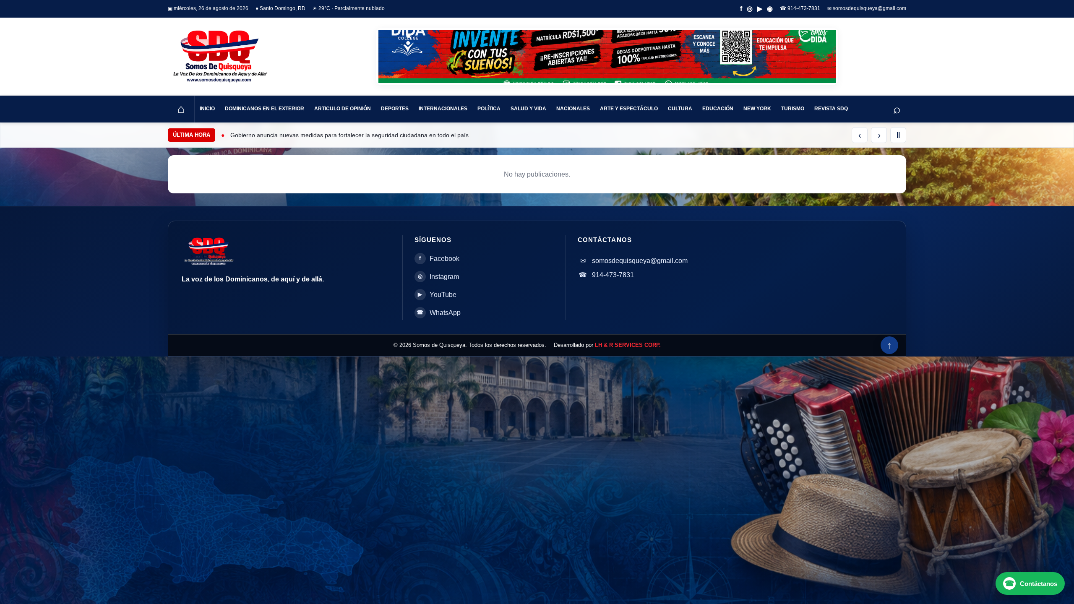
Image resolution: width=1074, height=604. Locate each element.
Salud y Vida (528, 109)
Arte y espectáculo (629, 109)
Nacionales (573, 109)
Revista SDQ (831, 109)
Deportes (395, 109)
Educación (717, 109)
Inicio (207, 109)
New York (757, 109)
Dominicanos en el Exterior (264, 109)
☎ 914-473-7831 (800, 8)
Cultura (680, 109)
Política (489, 109)
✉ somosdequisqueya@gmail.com (866, 8)
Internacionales (443, 109)
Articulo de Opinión (342, 109)
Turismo (792, 109)
